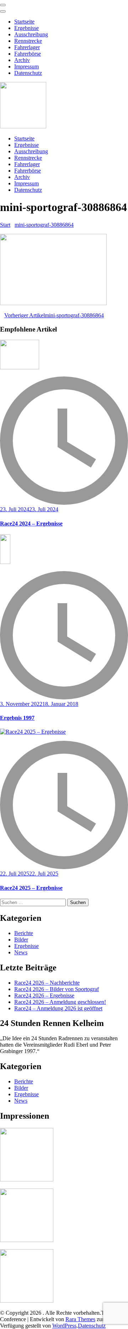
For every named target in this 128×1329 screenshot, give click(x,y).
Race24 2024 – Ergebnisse (31, 523)
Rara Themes (80, 1319)
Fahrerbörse (27, 54)
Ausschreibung (31, 34)
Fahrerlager (27, 47)
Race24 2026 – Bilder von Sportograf (56, 989)
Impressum (26, 66)
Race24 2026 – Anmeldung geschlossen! (60, 1002)
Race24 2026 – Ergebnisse (44, 995)
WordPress (64, 1326)
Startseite (24, 22)
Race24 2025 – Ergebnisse (31, 888)
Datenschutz (28, 73)
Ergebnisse (26, 28)
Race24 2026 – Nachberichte (47, 983)
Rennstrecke (28, 41)
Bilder (21, 940)
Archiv (22, 60)
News (20, 952)
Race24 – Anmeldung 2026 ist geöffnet (58, 1008)
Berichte (23, 933)
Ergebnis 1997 (17, 718)
